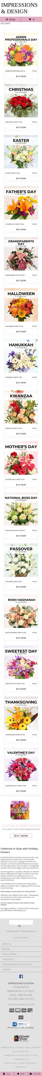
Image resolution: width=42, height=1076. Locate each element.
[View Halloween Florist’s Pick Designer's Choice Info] (21, 305)
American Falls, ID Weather (17, 1055)
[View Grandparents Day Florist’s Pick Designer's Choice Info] (21, 254)
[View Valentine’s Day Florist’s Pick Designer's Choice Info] (21, 764)
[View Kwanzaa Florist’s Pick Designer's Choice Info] (21, 407)
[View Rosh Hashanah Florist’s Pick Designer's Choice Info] (21, 611)
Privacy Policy (10, 1063)
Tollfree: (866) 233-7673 (21, 998)
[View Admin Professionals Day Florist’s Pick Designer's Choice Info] (21, 49)
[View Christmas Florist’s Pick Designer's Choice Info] (21, 101)
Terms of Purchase (27, 1063)
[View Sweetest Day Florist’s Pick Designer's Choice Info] (21, 662)
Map (22, 1073)
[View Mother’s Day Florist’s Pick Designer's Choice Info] (21, 458)
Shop (12, 19)
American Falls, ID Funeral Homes (16, 1048)
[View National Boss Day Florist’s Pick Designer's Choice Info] (21, 509)
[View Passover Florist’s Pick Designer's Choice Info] (21, 560)
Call (8, 1073)
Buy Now (21, 76)
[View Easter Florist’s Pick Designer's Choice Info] (21, 152)
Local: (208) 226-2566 (21, 994)
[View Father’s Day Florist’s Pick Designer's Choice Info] (21, 203)
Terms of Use (21, 1067)
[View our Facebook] (21, 977)
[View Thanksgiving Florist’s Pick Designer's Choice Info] (21, 713)
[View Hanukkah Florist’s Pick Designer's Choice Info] (21, 356)
